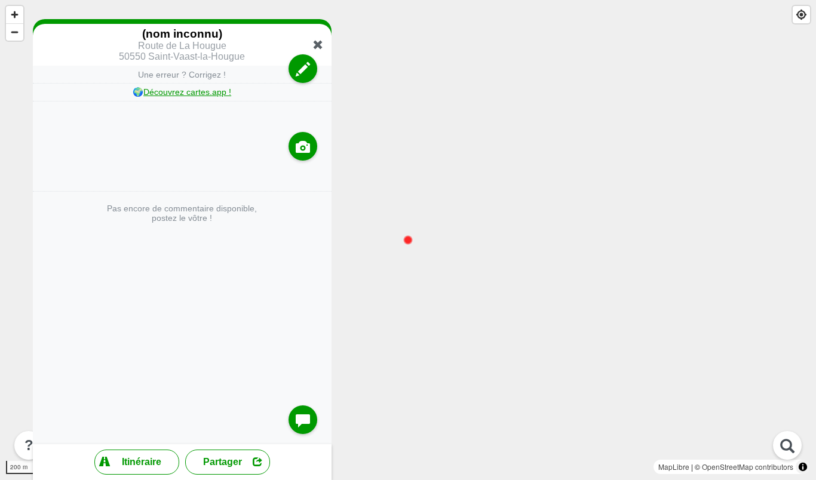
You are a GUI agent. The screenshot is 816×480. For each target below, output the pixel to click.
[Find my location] (801, 14)
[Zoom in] (14, 14)
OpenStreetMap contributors (747, 466)
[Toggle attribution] (803, 467)
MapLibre (673, 466)
